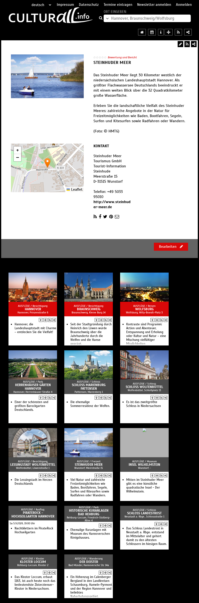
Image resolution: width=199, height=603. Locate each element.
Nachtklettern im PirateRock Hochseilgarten (34, 530)
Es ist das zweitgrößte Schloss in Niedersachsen (143, 404)
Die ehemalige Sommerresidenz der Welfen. (90, 404)
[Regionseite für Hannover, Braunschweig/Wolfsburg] (142, 32)
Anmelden (184, 4)
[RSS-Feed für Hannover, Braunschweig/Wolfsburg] (178, 32)
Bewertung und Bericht (122, 57)
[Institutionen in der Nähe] (45, 320)
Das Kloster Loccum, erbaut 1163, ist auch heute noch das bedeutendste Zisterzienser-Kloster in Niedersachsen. (35, 583)
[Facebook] (100, 217)
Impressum (65, 4)
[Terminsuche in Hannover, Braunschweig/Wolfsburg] (152, 32)
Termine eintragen (118, 4)
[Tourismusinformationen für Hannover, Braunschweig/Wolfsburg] (161, 32)
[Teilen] (194, 44)
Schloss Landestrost (144, 513)
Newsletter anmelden (154, 4)
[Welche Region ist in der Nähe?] (169, 32)
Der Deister (88, 562)
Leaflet (76, 189)
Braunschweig (88, 309)
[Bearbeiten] (180, 44)
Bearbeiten (168, 246)
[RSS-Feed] (187, 44)
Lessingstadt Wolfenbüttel (32, 464)
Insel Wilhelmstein (144, 464)
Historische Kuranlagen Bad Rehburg (88, 512)
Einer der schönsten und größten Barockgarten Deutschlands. (31, 406)
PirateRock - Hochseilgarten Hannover (32, 514)
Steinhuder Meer (88, 464)
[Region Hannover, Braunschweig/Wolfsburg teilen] (188, 32)
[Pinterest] (111, 217)
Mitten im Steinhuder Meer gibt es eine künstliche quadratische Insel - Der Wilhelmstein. (145, 485)
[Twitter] (105, 217)
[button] (47, 163)
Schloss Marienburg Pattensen (89, 386)
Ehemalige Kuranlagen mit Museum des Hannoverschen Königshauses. (90, 534)
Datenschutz (89, 4)
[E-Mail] (117, 217)
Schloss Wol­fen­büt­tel (144, 387)
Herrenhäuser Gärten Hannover (33, 386)
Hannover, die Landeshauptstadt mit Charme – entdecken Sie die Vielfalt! (35, 328)
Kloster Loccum (33, 562)
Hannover (33, 309)
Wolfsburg (144, 309)
